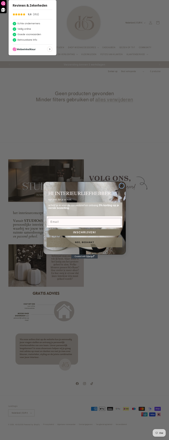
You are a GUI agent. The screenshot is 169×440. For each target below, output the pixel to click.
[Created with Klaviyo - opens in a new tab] (84, 257)
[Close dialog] (121, 185)
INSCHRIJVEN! (84, 232)
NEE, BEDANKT (84, 242)
